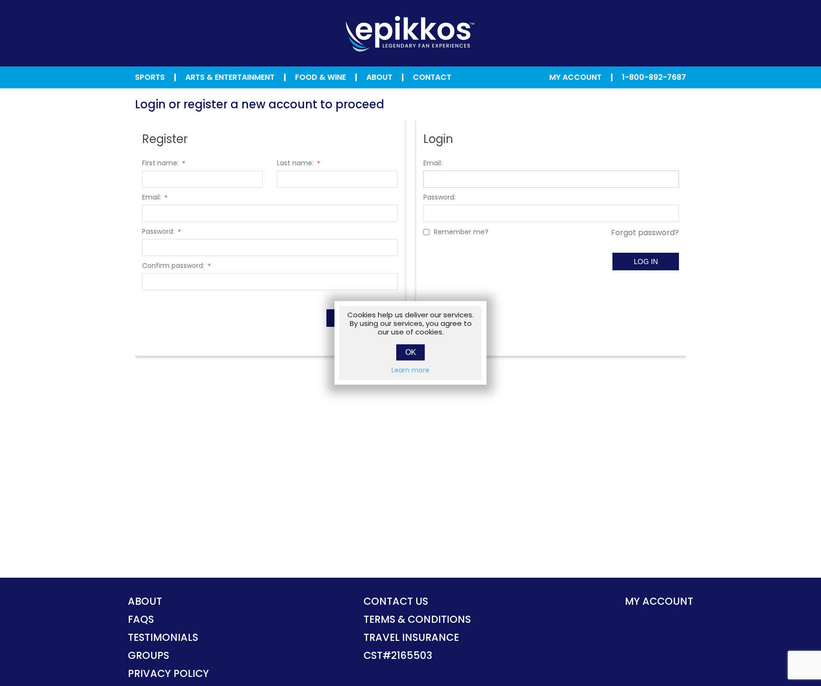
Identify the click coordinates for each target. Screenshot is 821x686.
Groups (148, 655)
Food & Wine (320, 77)
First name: (160, 163)
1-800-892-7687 (654, 77)
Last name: (295, 163)
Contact (432, 77)
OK (410, 352)
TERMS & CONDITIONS (417, 619)
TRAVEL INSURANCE (411, 637)
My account (659, 601)
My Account (575, 77)
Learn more (410, 370)
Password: (158, 231)
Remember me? (461, 232)
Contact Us (395, 601)
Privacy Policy (168, 673)
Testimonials (163, 637)
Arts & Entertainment (230, 77)
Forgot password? (645, 232)
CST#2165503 (397, 655)
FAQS (141, 619)
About (379, 77)
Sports (150, 77)
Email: (151, 197)
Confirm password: (173, 265)
